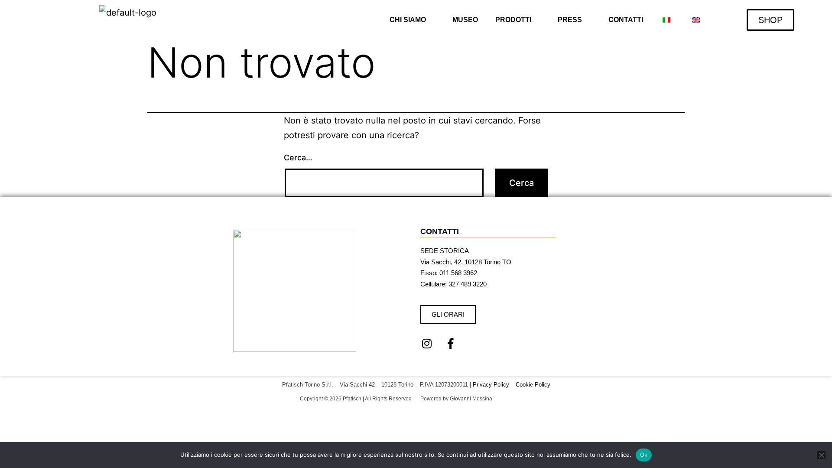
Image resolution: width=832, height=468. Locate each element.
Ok (644, 454)
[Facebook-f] (451, 343)
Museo (465, 19)
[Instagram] (427, 343)
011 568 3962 (458, 272)
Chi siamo (408, 19)
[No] (821, 455)
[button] (412, 20)
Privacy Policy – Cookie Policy (511, 384)
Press (570, 19)
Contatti (625, 19)
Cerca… (298, 157)
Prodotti (513, 19)
